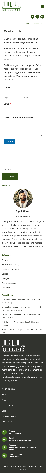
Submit (9, 141)
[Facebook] (32, 17)
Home (5, 394)
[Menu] (42, 6)
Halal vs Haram (9, 416)
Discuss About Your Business (18, 117)
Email (7, 104)
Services (5, 400)
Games (5, 274)
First (6, 98)
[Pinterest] (42, 17)
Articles (5, 260)
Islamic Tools (8, 405)
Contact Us (7, 421)
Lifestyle (5, 278)
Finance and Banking (10, 264)
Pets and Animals (9, 283)
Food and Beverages (10, 269)
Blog (4, 410)
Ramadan (6, 288)
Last (26, 98)
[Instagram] (37, 17)
